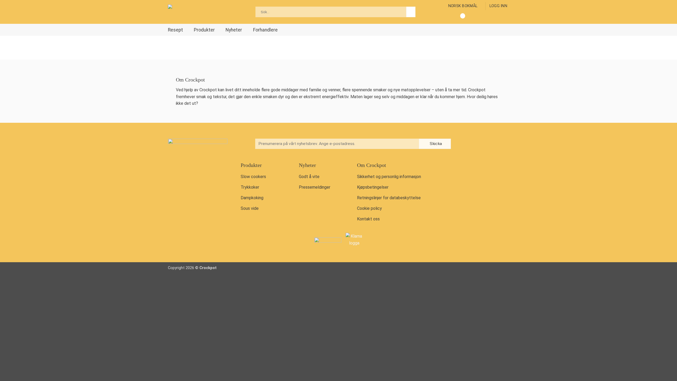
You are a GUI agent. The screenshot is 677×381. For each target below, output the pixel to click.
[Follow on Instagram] (475, 144)
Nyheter (234, 30)
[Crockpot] (194, 11)
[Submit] (410, 12)
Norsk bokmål (462, 6)
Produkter (204, 30)
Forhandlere (265, 30)
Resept (175, 30)
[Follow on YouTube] (486, 144)
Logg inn (498, 6)
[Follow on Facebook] (464, 144)
